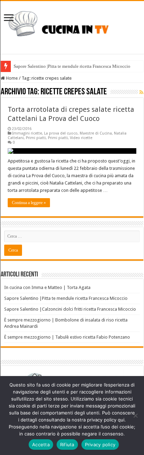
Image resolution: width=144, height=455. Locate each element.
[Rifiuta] (135, 415)
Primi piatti (36, 138)
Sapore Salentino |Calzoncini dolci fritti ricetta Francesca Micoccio (70, 309)
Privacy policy (100, 444)
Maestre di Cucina (96, 133)
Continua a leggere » (29, 202)
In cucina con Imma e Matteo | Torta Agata (47, 287)
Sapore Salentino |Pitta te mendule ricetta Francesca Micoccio (72, 66)
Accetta (41, 444)
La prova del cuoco (61, 133)
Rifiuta (67, 444)
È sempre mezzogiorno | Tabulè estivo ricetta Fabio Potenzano (67, 337)
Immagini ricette (27, 133)
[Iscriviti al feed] (141, 92)
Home (11, 78)
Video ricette (81, 138)
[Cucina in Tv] (72, 26)
